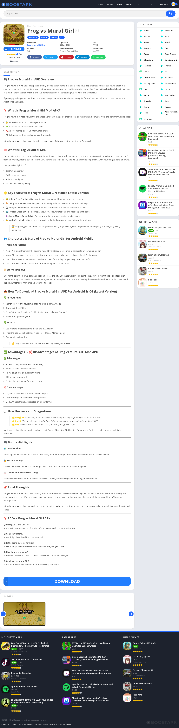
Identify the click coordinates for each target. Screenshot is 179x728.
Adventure (38, 26)
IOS (138, 4)
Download (16, 49)
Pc (146, 4)
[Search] (171, 13)
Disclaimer (67, 724)
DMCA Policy (55, 724)
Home (100, 4)
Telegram (84, 57)
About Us (5, 724)
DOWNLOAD (67, 581)
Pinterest (68, 57)
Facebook (35, 57)
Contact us (15, 724)
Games (110, 4)
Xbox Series (163, 4)
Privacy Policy (27, 724)
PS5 (152, 4)
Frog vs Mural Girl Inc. (36, 45)
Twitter (51, 57)
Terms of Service (41, 724)
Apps (119, 4)
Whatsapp (99, 57)
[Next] (131, 614)
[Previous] (3, 614)
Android (129, 4)
